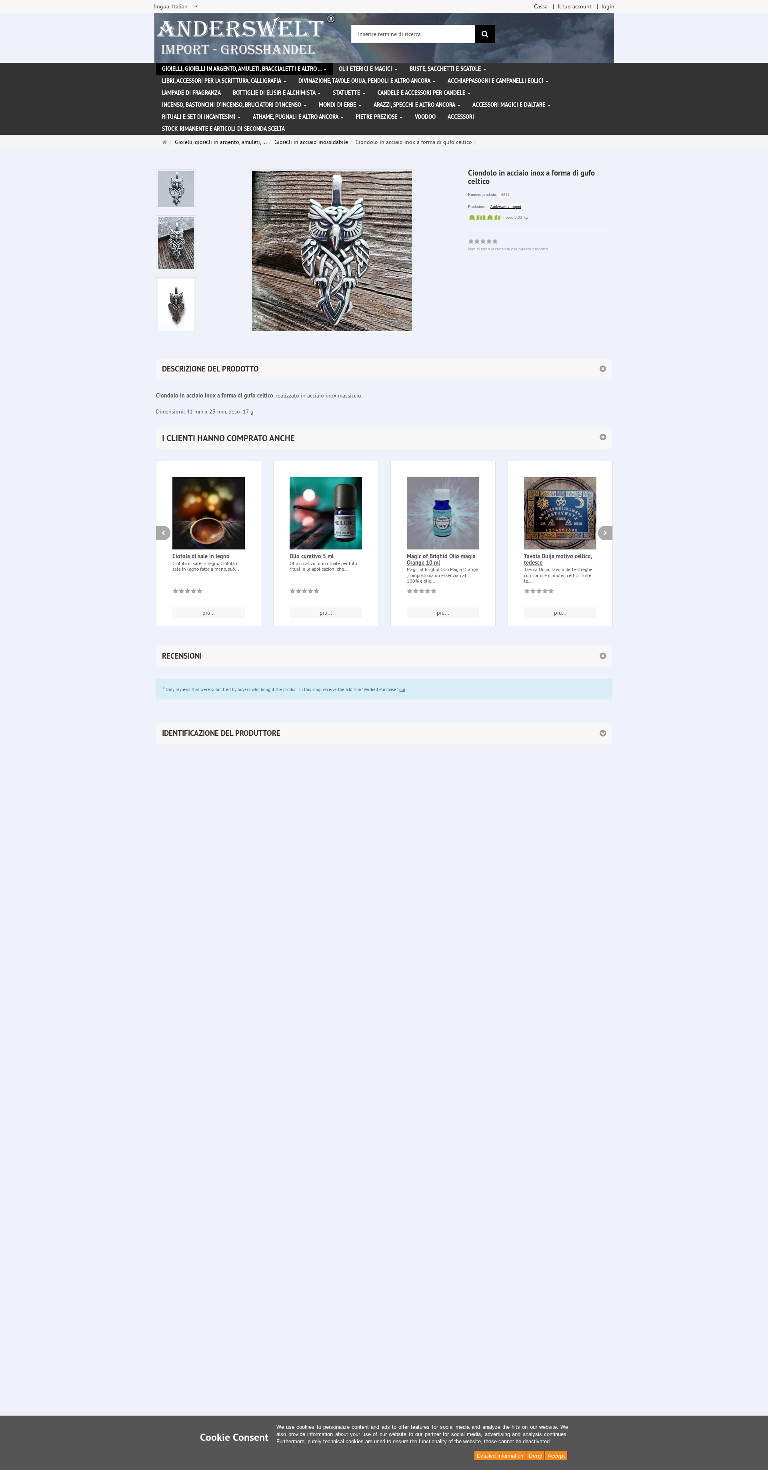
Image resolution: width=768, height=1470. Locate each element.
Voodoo (425, 116)
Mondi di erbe (338, 104)
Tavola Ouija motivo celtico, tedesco (558, 559)
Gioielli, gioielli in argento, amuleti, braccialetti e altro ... (242, 68)
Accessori (461, 116)
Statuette (347, 92)
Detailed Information (500, 1456)
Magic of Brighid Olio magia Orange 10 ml (441, 559)
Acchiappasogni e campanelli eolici (496, 80)
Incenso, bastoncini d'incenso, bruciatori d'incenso (232, 104)
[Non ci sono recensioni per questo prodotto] (187, 592)
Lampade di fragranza (191, 92)
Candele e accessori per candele (422, 92)
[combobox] (176, 6)
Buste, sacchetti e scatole (446, 68)
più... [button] (208, 612)
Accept (556, 1455)
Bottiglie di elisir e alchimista (275, 92)
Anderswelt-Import (505, 206)
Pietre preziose (377, 116)
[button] (384, 438)
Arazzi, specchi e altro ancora (415, 104)
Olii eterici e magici (366, 68)
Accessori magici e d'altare (509, 104)
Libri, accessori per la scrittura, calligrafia (222, 80)
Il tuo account (575, 6)
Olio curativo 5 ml (312, 556)
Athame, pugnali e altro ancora (296, 116)
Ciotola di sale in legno (201, 556)
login (608, 6)
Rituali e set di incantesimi (199, 116)
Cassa (541, 6)
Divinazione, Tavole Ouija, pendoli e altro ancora (365, 80)
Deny (535, 1455)
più (402, 689)
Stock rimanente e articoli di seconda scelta (223, 128)
